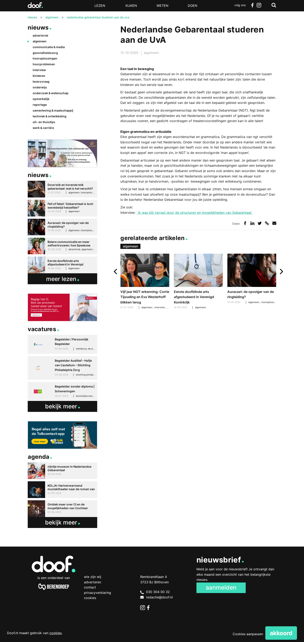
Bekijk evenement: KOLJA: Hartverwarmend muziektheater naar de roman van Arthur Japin (62, 489)
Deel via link (267, 223)
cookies (55, 633)
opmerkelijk (41, 99)
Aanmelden (221, 587)
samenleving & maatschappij (53, 110)
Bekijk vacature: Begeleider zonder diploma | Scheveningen (62, 391)
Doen (192, 6)
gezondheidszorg (45, 53)
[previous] (116, 271)
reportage (40, 104)
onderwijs (40, 87)
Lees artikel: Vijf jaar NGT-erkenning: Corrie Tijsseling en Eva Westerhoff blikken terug (144, 282)
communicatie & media (49, 47)
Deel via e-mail (274, 223)
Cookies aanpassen (248, 634)
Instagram (259, 5)
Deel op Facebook (245, 223)
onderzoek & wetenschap (50, 93)
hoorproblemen (44, 64)
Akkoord (281, 633)
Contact (90, 587)
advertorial (40, 35)
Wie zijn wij (92, 577)
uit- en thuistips (44, 122)
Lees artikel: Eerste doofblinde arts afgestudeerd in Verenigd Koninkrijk (198, 282)
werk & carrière (43, 128)
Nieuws (38, 27)
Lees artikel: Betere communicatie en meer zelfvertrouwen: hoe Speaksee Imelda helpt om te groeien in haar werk (62, 246)
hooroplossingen (271, 302)
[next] (281, 271)
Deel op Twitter (260, 223)
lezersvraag (41, 81)
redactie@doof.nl (159, 597)
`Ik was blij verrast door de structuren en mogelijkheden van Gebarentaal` (194, 212)
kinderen (39, 75)
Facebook (252, 5)
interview (159, 307)
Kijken (131, 6)
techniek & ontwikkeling (49, 116)
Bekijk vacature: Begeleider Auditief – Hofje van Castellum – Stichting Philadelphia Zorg (62, 368)
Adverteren (92, 582)
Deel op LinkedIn (252, 223)
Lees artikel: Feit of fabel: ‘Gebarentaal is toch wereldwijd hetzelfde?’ (62, 208)
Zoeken (274, 5)
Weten (162, 6)
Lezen (100, 6)
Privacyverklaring (97, 593)
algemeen (151, 53)
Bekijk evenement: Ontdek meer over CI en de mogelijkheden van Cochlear (62, 508)
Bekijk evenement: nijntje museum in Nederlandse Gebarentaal (62, 470)
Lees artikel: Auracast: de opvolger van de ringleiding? (251, 279)
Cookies (90, 598)
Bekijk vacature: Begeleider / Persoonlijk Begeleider (62, 344)
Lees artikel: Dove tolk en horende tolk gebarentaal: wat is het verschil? (62, 189)
